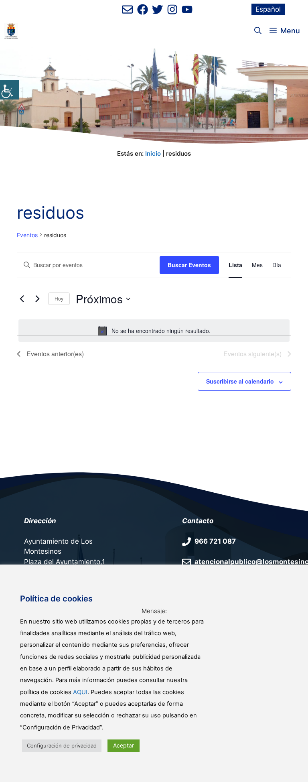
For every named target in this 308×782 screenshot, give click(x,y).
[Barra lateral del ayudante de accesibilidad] (9, 90)
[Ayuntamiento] (11, 31)
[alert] (154, 330)
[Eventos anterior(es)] (21, 299)
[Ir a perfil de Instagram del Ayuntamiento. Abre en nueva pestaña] (172, 9)
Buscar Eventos (189, 265)
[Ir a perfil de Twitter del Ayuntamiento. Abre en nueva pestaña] (157, 9)
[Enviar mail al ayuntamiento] (127, 9)
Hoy (59, 298)
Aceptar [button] (123, 745)
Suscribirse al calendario (240, 381)
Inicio (153, 153)
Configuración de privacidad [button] (62, 745)
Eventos (27, 235)
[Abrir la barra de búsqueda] (257, 31)
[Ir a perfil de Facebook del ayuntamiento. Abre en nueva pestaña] (142, 9)
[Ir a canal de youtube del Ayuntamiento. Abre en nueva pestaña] (187, 9)
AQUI (80, 692)
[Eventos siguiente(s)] (37, 299)
